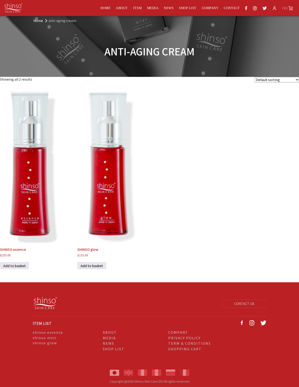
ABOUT (122, 8)
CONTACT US (244, 303)
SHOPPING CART (185, 348)
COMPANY (210, 8)
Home (38, 20)
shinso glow (45, 342)
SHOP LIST (187, 8)
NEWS (169, 8)
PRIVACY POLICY (184, 337)
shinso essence (48, 332)
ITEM (137, 8)
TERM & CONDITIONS (189, 343)
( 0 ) (285, 8)
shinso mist (45, 337)
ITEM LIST (42, 323)
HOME (105, 8)
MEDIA (153, 8)
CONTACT (232, 8)
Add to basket (14, 265)
